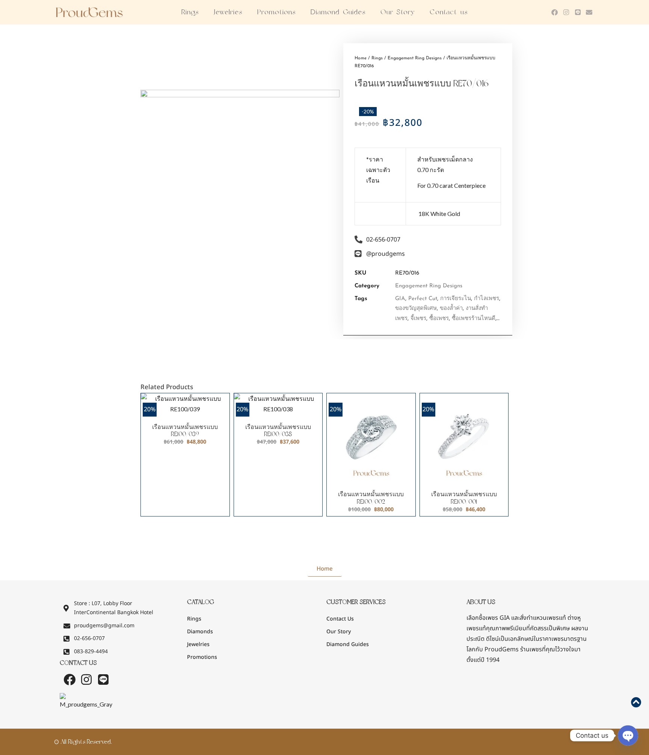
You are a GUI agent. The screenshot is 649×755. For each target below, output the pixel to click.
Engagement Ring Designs (415, 58)
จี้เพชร (418, 319)
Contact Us (340, 619)
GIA (400, 299)
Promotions (276, 12)
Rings (190, 12)
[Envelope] (589, 12)
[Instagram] (566, 12)
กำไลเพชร (486, 299)
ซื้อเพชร (439, 319)
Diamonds (200, 632)
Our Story (397, 12)
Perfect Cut (422, 299)
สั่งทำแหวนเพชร (539, 617)
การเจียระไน (455, 299)
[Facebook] (555, 12)
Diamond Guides (338, 12)
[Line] (578, 12)
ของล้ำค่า (451, 308)
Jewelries (228, 12)
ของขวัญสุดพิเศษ (416, 308)
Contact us (449, 12)
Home (361, 58)
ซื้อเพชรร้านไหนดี (473, 319)
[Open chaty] (628, 735)
